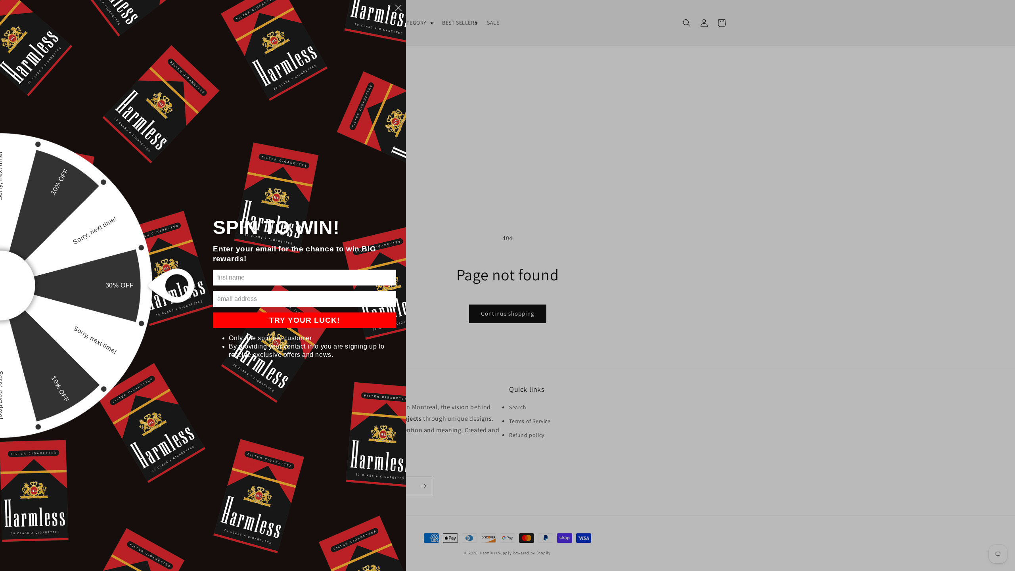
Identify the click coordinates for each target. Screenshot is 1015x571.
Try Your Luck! (304, 320)
